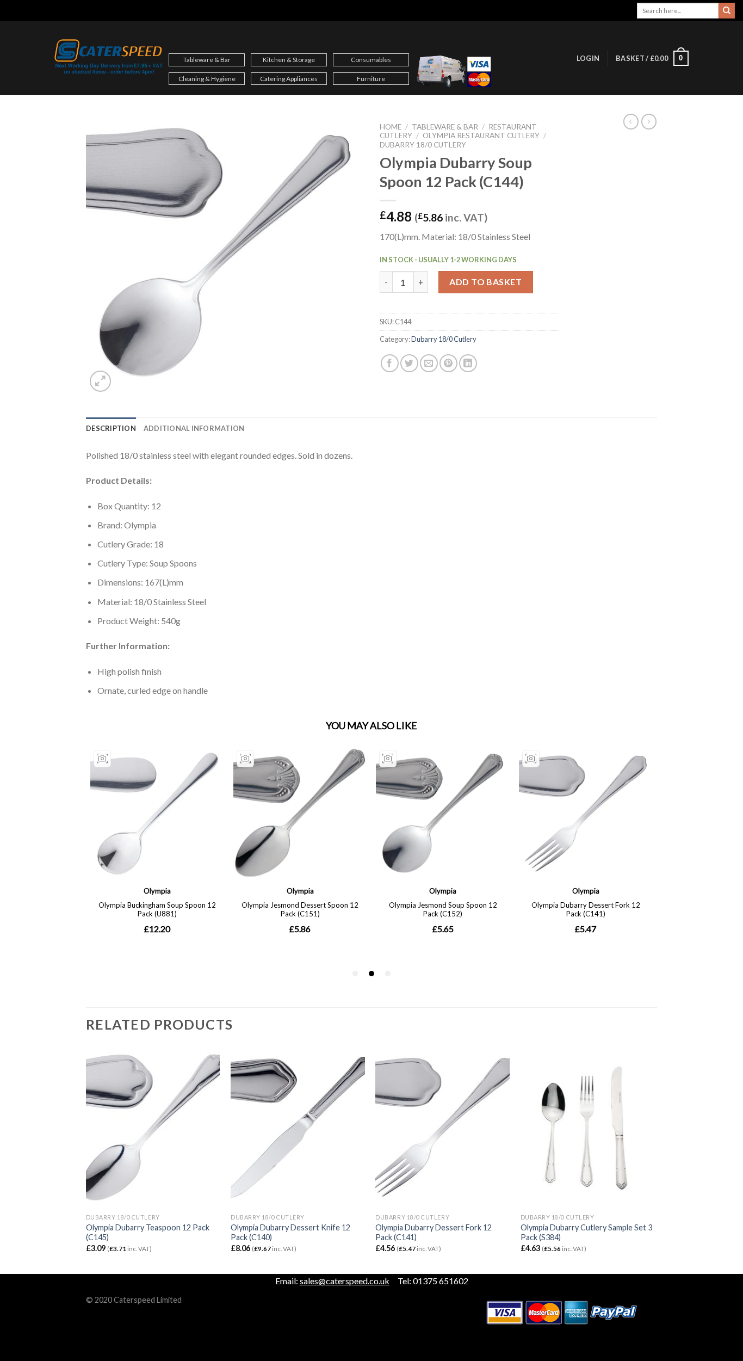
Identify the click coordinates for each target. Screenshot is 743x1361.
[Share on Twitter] (409, 363)
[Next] (654, 1159)
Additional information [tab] (194, 428)
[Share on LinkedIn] (468, 363)
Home (390, 126)
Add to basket (485, 281)
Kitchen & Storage (289, 60)
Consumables (371, 60)
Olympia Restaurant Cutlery (481, 135)
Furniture (371, 79)
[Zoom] (100, 381)
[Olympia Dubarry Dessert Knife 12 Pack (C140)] (298, 1127)
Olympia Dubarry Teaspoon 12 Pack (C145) (147, 1232)
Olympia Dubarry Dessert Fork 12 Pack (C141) (433, 1232)
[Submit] (727, 11)
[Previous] (86, 1159)
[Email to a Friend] (429, 363)
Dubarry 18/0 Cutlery (423, 144)
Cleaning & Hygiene (207, 79)
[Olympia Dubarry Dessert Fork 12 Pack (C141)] (442, 1127)
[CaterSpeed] (108, 58)
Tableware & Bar (207, 60)
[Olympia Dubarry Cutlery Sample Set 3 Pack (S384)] (588, 1127)
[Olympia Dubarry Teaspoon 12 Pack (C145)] (153, 1127)
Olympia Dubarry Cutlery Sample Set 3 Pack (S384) (586, 1232)
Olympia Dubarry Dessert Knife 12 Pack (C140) (290, 1232)
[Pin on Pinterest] (448, 363)
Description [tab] (111, 428)
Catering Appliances (289, 79)
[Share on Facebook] (390, 363)
